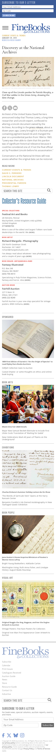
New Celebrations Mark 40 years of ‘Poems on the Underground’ (24, 438)
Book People (8, 512)
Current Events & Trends (14, 35)
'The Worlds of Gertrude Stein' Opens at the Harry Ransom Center (24, 497)
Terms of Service (43, 749)
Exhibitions (8, 447)
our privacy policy (8, 743)
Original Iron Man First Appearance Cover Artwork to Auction (26, 633)
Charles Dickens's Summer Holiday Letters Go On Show (26, 492)
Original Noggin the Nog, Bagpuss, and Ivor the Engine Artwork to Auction (25, 623)
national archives (13, 179)
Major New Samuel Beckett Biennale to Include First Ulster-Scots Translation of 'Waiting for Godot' (25, 431)
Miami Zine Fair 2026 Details (14, 427)
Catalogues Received (11, 672)
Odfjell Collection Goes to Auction (17, 368)
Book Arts (7, 382)
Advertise (6, 694)
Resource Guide (9, 686)
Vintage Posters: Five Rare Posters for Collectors (23, 628)
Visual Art (7, 577)
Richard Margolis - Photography (20, 240)
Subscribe (6, 661)
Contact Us (7, 690)
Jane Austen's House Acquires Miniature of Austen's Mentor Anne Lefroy (25, 558)
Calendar (6, 665)
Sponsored (7, 317)
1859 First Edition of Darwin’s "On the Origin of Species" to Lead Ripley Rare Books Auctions (27, 362)
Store (4, 683)
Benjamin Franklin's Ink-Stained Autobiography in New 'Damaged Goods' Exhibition (27, 503)
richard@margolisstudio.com (15, 249)
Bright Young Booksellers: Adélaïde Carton (21, 563)
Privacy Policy (29, 749)
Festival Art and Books (14, 214)
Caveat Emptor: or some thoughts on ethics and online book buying (27, 373)
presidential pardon (14, 183)
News (4, 679)
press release (36, 127)
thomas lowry (10, 186)
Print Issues (7, 669)
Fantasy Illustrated (12, 264)
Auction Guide (8, 676)
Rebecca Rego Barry (11, 40)
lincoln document (13, 176)
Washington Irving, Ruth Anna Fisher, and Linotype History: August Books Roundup (25, 568)
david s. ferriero (12, 173)
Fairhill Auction (10, 288)
